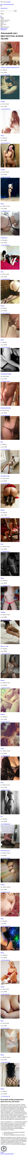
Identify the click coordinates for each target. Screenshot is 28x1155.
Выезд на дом (4, 28)
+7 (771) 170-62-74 (5, 449)
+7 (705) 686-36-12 (5, 551)
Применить (3, 29)
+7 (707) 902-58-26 (5, 415)
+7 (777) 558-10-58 (5, 517)
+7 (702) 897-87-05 (5, 279)
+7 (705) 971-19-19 (5, 211)
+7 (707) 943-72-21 (5, 994)
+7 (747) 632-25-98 (5, 926)
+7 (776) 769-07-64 (5, 721)
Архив (2, 1152)
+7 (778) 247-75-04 (5, 687)
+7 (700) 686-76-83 (5, 585)
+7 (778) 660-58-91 (5, 483)
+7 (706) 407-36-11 (5, 1028)
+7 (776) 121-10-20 (5, 619)
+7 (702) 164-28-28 (5, 653)
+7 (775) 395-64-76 (5, 109)
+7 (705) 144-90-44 (5, 960)
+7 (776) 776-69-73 (5, 313)
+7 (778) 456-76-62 (5, 381)
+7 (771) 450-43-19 (5, 143)
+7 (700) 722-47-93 (5, 790)
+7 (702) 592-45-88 (5, 1062)
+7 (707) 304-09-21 (5, 245)
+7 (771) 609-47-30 (5, 824)
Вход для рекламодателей (7, 4)
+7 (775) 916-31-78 (5, 1096)
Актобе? (8, 1)
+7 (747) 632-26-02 (5, 858)
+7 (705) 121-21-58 (5, 177)
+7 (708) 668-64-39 (5, 755)
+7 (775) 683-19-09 (5, 75)
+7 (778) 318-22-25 (5, 347)
